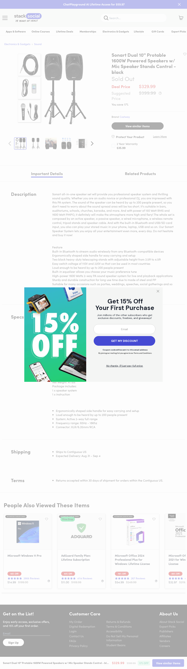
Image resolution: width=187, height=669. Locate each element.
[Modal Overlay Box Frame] (93, 334)
